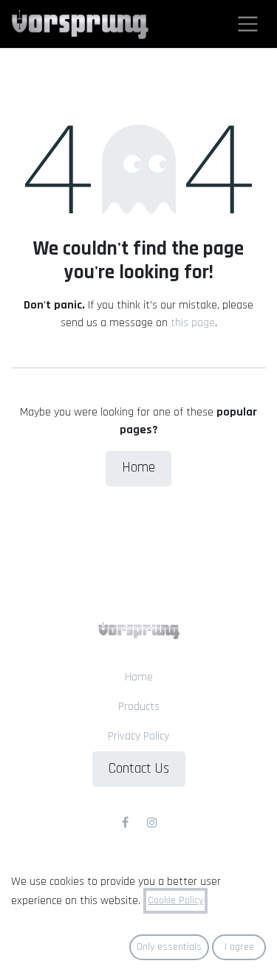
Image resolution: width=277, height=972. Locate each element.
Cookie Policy (175, 900)
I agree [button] (239, 947)
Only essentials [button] (169, 947)
